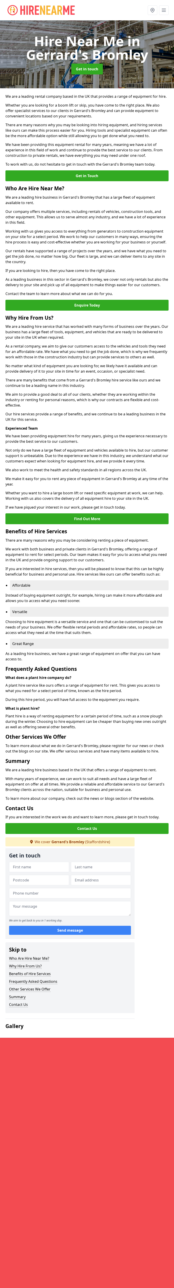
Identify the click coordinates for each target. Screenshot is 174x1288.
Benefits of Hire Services (30, 973)
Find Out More (87, 518)
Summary (17, 996)
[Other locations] (152, 10)
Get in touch (87, 69)
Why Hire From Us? (25, 966)
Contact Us (87, 828)
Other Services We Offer (30, 989)
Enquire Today (87, 305)
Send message (70, 930)
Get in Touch (87, 175)
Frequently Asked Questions (33, 981)
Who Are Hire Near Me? (29, 958)
